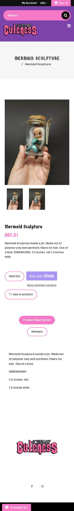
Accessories (40, 471)
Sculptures (45, 467)
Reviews (37, 332)
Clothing (63, 467)
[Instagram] (42, 486)
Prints (13, 471)
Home (9, 467)
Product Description (37, 320)
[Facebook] (31, 486)
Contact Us (18, 507)
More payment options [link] (41, 285)
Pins (24, 471)
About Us (58, 471)
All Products (26, 467)
